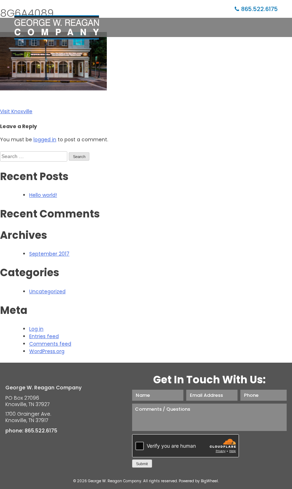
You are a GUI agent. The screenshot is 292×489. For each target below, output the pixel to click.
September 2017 (49, 253)
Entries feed (44, 336)
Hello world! (43, 195)
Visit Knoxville (16, 111)
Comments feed (50, 343)
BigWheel (209, 481)
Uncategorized (47, 291)
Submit (142, 464)
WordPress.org (46, 351)
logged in (44, 139)
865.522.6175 (259, 9)
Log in (36, 328)
